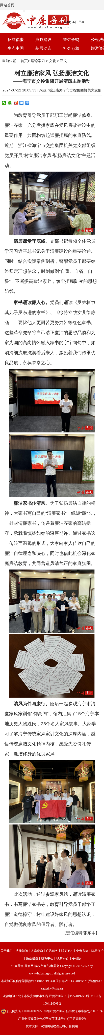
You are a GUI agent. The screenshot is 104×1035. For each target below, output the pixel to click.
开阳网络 (72, 1026)
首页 (24, 61)
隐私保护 (97, 951)
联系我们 (62, 958)
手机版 (76, 958)
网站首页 (7, 5)
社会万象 (71, 48)
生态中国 (16, 48)
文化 (52, 61)
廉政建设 (43, 39)
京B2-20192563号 (78, 996)
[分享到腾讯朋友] (10, 103)
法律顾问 (22, 951)
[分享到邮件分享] (21, 103)
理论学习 (38, 61)
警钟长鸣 (71, 39)
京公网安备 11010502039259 (24, 1011)
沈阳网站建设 (50, 1026)
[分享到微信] (4, 103)
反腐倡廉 (16, 39)
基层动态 (43, 48)
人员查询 (37, 951)
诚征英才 (67, 951)
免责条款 (82, 951)
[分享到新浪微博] (16, 103)
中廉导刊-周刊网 (22, 966)
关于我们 (7, 951)
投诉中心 (47, 958)
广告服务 (52, 951)
